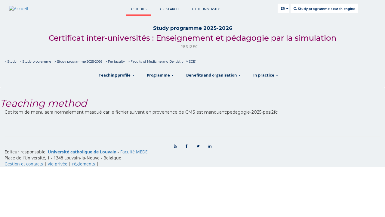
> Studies (138, 9)
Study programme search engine (326, 9)
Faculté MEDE (134, 152)
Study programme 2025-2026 (192, 28)
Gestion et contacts (24, 164)
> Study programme (35, 62)
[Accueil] (18, 9)
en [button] (283, 9)
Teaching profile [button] (115, 75)
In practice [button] (264, 75)
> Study (11, 62)
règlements (83, 164)
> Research (169, 9)
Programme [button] (159, 75)
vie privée (57, 164)
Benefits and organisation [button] (212, 75)
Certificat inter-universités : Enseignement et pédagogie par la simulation (192, 38)
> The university (206, 9)
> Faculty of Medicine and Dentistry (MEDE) (162, 62)
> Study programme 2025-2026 (78, 62)
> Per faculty (115, 62)
